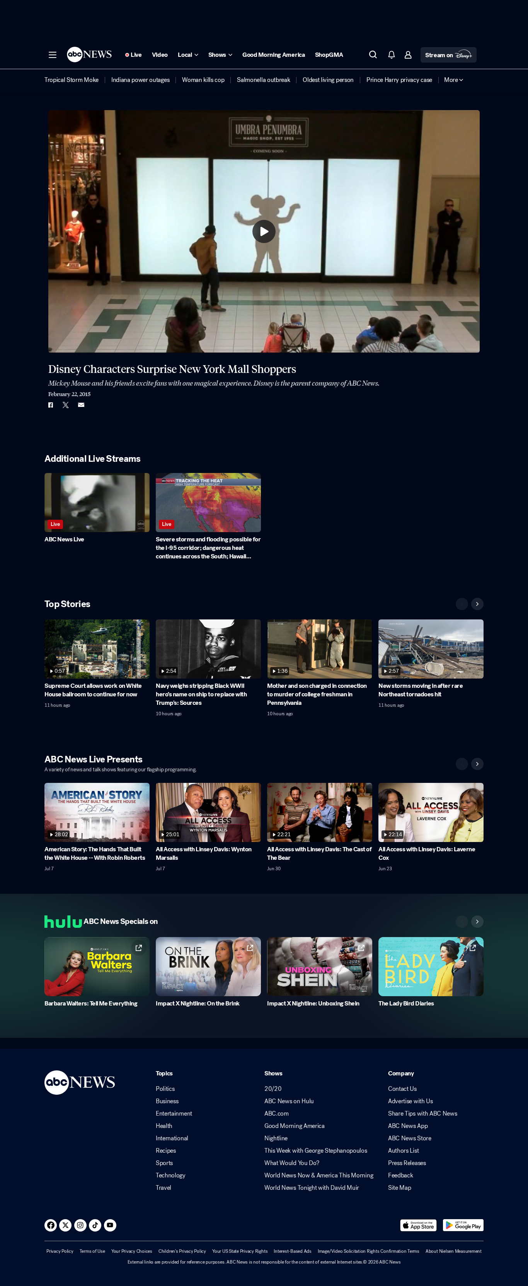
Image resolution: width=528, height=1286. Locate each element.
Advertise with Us (410, 1101)
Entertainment (174, 1114)
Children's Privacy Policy (182, 1251)
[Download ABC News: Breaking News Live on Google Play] (463, 1225)
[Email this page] (81, 405)
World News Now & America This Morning (318, 1175)
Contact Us (402, 1089)
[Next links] (477, 921)
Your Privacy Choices (131, 1251)
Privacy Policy (59, 1251)
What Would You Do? (291, 1163)
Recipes (166, 1151)
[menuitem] (71, 80)
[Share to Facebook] (50, 405)
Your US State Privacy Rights (239, 1251)
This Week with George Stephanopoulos (315, 1151)
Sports (164, 1163)
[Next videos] (477, 604)
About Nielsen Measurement (454, 1251)
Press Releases (407, 1163)
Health (164, 1126)
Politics (165, 1089)
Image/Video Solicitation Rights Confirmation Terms (368, 1251)
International (172, 1138)
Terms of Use (92, 1251)
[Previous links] (462, 921)
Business (167, 1101)
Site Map (399, 1188)
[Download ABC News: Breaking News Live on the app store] (418, 1225)
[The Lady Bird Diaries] (431, 966)
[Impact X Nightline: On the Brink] (208, 966)
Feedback (400, 1175)
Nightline (276, 1138)
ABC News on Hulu (289, 1101)
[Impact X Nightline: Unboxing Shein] (319, 966)
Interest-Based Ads (293, 1251)
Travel (163, 1188)
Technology (171, 1175)
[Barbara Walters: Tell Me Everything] (97, 966)
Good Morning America (294, 1126)
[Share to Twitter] (65, 405)
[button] (52, 55)
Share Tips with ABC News (422, 1114)
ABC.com (276, 1114)
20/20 (272, 1089)
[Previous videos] (462, 604)
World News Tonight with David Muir (311, 1188)
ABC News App (408, 1126)
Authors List (403, 1151)
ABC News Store (409, 1138)
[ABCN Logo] (89, 54)
